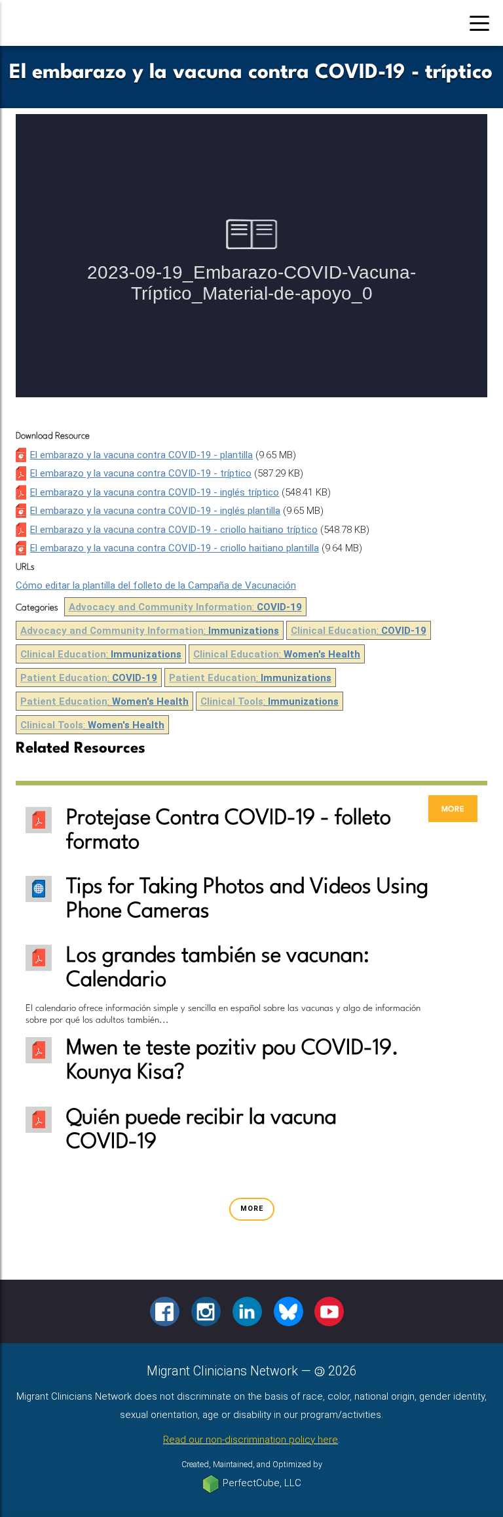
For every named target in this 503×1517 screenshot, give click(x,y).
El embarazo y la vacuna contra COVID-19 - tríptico (141, 473)
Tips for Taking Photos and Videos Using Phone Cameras (247, 899)
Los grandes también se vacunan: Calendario (217, 968)
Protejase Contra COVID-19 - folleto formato (228, 831)
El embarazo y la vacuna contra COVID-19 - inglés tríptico (154, 492)
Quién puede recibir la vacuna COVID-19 (201, 1130)
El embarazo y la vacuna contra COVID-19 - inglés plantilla (155, 511)
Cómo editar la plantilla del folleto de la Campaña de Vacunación (156, 585)
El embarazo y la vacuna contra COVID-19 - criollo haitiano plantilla (174, 548)
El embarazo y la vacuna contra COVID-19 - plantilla (141, 455)
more (452, 808)
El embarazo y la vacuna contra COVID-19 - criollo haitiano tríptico (174, 530)
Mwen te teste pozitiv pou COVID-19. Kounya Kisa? (232, 1061)
